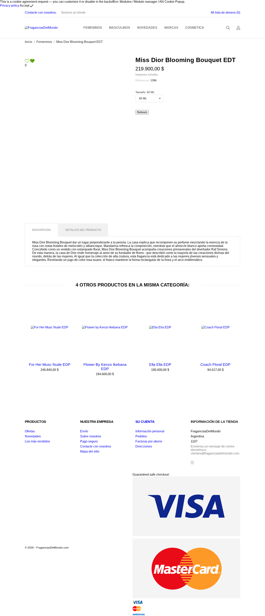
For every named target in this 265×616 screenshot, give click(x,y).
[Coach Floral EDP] (236, 308)
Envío (84, 431)
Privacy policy (9, 5)
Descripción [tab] (41, 229)
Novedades (33, 436)
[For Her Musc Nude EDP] (70, 308)
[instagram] (192, 462)
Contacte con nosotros (95, 446)
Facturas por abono (148, 441)
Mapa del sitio (89, 451)
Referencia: (142, 80)
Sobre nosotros (90, 436)
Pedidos (141, 436)
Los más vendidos (37, 441)
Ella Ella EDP (160, 365)
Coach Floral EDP (215, 365)
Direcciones (143, 446)
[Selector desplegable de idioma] (238, 28)
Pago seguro (89, 441)
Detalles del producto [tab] (83, 229)
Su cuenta (145, 422)
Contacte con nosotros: (40, 12)
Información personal (149, 431)
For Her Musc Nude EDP (49, 365)
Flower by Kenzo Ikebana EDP (104, 367)
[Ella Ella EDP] (181, 308)
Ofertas (30, 431)
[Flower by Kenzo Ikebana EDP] (126, 308)
